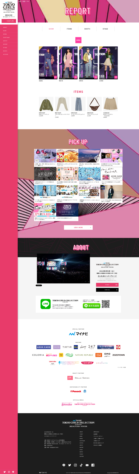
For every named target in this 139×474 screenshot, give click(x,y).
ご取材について (97, 440)
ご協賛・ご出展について (99, 438)
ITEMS (69, 29)
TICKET (107, 285)
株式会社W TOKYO (54, 447)
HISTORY (82, 456)
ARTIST (5, 41)
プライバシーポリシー (98, 436)
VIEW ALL (107, 290)
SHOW (24, 1)
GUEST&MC (6, 37)
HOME (20, 1)
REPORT (5, 44)
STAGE (5, 47)
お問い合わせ (96, 431)
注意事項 (95, 434)
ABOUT (5, 27)
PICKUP (81, 454)
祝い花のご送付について (99, 443)
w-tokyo (43, 472)
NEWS (5, 30)
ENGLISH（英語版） (98, 445)
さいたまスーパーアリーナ (107, 276)
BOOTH (5, 51)
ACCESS (5, 54)
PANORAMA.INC (115, 472)
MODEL (5, 34)
